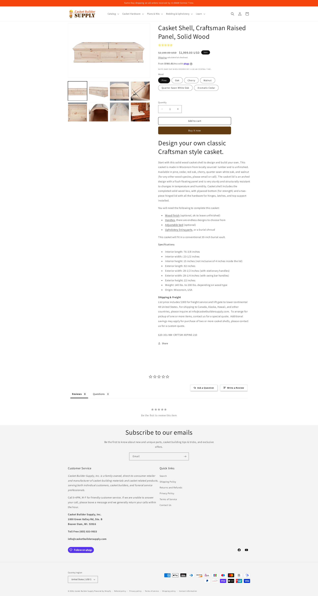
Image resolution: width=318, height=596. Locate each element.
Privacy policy (135, 591)
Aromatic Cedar (206, 87)
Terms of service (152, 591)
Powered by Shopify (102, 591)
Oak (177, 80)
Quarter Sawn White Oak (175, 87)
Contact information (188, 591)
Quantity (162, 102)
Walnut (208, 80)
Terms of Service (168, 499)
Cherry (191, 80)
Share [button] (165, 343)
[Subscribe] (185, 456)
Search (163, 475)
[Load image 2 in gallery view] (98, 91)
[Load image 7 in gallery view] (119, 112)
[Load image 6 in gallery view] (98, 112)
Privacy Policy (167, 493)
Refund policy (120, 591)
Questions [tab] (99, 394)
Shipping (162, 57)
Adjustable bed (174, 225)
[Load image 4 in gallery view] (140, 91)
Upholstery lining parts (178, 229)
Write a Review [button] (235, 387)
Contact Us (165, 504)
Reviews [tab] (77, 394)
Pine (164, 80)
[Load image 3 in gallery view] (119, 91)
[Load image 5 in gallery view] (77, 112)
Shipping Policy (168, 481)
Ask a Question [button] (205, 387)
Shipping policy (169, 591)
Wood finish (172, 215)
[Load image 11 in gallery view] (140, 112)
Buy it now (194, 130)
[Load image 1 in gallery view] (77, 91)
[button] (113, 13)
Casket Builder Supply (84, 591)
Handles (170, 220)
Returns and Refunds (171, 487)
